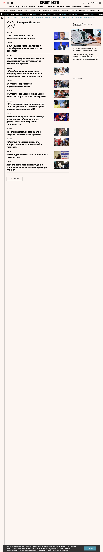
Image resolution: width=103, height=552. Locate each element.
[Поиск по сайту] (88, 3)
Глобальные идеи (14, 7)
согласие (37, 548)
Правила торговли (15, 10)
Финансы (41, 7)
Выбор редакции (50, 17)
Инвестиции (51, 7)
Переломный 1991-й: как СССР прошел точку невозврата (76, 17)
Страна (72, 10)
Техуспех (93, 10)
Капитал (65, 10)
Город (39, 10)
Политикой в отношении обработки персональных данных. (49, 550)
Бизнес (24, 7)
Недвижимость (77, 7)
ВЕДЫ (5, 10)
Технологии (60, 7)
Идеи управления (29, 10)
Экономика (32, 7)
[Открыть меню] (100, 3)
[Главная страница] (49, 3)
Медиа (68, 7)
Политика (87, 7)
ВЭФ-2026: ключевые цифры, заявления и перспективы (25, 17)
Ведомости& (47, 10)
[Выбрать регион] (84, 3)
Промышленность (82, 10)
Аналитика (56, 10)
